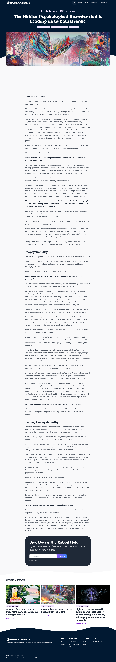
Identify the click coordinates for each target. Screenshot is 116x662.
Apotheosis (72, 641)
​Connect (86, 639)
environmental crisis (59, 27)
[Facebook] (93, 641)
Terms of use (19, 655)
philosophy (74, 27)
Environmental (43, 27)
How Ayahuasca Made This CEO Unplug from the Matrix (57, 610)
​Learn (63, 639)
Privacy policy (10, 655)
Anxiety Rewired (74, 644)
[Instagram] (101, 641)
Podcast (94, 3)
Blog (86, 3)
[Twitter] (96, 641)
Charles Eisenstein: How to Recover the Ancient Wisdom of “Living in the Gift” (22, 612)
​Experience (103, 3)
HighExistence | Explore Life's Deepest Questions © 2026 (22, 658)
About (80, 3)
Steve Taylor (46, 11)
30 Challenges (73, 647)
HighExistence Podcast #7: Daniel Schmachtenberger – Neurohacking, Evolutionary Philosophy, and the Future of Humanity (91, 614)
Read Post (10, 618)
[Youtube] (98, 641)
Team (84, 644)
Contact (85, 647)
